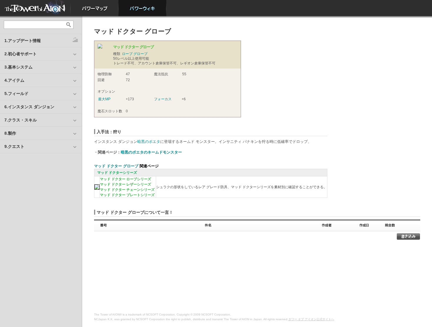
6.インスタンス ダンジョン (29, 106)
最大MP (104, 99)
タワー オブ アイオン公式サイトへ (311, 319)
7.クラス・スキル (20, 120)
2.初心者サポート (20, 53)
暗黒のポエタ (148, 141)
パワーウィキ (142, 8)
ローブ (127, 54)
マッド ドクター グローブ (116, 166)
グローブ (140, 54)
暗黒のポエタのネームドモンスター (151, 152)
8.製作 (10, 133)
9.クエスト (14, 146)
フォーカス (163, 99)
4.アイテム (14, 80)
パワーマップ (94, 8)
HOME (35, 8)
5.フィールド (16, 93)
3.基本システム (18, 67)
